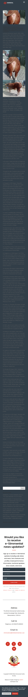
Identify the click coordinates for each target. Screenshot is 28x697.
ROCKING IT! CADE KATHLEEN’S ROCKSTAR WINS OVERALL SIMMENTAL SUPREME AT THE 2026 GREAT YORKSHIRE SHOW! (14, 516)
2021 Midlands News (8, 38)
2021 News (5, 47)
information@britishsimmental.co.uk (14, 633)
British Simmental (8, 33)
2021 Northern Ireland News (16, 37)
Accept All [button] (15, 693)
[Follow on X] (14, 644)
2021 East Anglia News (8, 40)
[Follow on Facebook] (8, 644)
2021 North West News (12, 42)
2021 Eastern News (18, 38)
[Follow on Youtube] (14, 649)
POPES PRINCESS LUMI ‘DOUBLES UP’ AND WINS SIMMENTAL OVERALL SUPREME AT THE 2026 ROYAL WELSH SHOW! (13, 510)
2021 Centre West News (9, 45)
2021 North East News (16, 35)
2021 (10, 47)
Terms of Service (20, 590)
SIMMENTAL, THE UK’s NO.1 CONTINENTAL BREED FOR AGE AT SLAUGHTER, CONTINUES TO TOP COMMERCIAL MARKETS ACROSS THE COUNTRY (14, 29)
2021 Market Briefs (20, 45)
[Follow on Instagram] (20, 644)
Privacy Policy (7, 590)
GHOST (21, 679)
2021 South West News (16, 44)
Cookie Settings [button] (6, 693)
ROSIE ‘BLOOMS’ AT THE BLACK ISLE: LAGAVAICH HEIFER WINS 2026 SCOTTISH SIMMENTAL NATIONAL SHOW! (13, 500)
